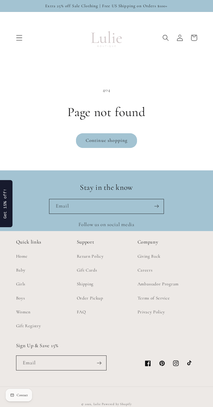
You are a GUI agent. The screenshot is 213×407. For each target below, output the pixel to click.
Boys (20, 298)
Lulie (97, 404)
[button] (19, 38)
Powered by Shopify (117, 404)
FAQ (81, 312)
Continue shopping (107, 140)
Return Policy (90, 256)
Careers (145, 270)
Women (23, 312)
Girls (20, 284)
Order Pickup (90, 298)
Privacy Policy (151, 312)
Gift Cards (87, 270)
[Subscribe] (156, 206)
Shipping (85, 284)
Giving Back (149, 256)
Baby (21, 270)
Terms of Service (154, 298)
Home (22, 256)
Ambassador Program (158, 284)
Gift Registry (28, 326)
